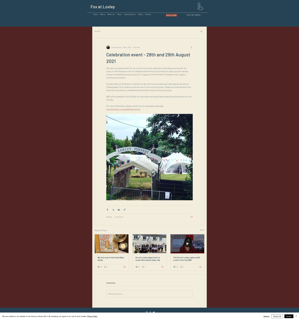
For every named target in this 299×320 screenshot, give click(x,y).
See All (202, 230)
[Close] (296, 316)
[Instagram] (147, 312)
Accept (288, 316)
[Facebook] (150, 312)
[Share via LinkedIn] (119, 210)
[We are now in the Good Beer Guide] (111, 243)
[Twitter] (154, 312)
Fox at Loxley (103, 6)
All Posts (98, 31)
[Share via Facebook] (107, 210)
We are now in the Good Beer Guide (111, 258)
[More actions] (191, 47)
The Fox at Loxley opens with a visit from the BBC (186, 258)
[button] (102, 14)
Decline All (277, 316)
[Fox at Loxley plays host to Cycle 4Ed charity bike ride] (149, 243)
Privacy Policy (92, 316)
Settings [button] (266, 316)
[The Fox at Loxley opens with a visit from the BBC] (187, 243)
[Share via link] (124, 210)
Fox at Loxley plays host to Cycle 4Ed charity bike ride (147, 258)
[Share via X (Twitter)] (113, 210)
